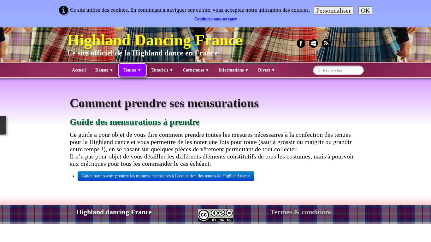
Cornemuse (196, 70)
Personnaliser (333, 10)
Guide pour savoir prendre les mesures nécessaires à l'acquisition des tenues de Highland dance (166, 176)
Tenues (132, 70)
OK (365, 10)
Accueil (79, 70)
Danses (104, 70)
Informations (234, 70)
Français (354, 43)
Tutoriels (162, 70)
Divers (266, 70)
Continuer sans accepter (215, 18)
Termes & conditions (301, 212)
